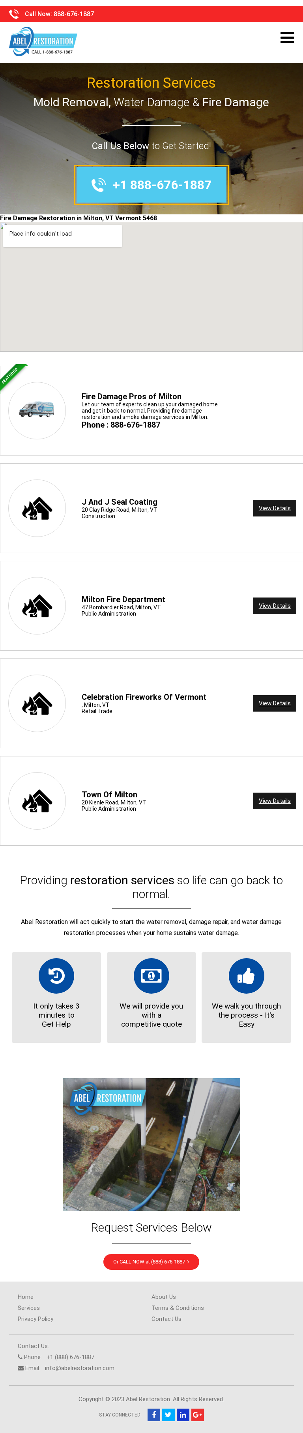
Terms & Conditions (178, 1307)
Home (26, 1296)
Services (29, 1307)
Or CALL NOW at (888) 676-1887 (150, 1262)
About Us (164, 1296)
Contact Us (166, 1318)
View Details (275, 508)
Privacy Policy (35, 1318)
